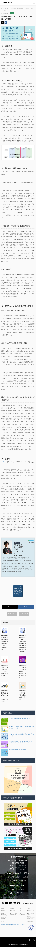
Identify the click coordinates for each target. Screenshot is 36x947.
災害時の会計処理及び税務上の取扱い (20, 718)
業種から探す (13, 910)
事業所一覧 (4, 917)
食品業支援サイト (31, 920)
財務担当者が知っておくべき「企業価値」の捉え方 (4, 697)
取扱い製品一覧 (13, 914)
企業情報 (2, 908)
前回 (4, 462)
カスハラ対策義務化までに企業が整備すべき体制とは (4, 671)
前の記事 (12, 613)
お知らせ (20, 910)
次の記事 (24, 613)
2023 (12, 13)
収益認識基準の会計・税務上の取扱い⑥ (20, 742)
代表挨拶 (3, 910)
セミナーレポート (22, 914)
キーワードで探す (14, 913)
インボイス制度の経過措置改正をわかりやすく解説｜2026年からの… (4, 643)
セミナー (20, 913)
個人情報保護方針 (5, 924)
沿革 (3, 913)
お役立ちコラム (22, 915)
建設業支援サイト (31, 918)
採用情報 (3, 918)
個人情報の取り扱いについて (14, 924)
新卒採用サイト (31, 921)
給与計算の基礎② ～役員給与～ (18, 749)
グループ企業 (4, 915)
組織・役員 (4, 914)
